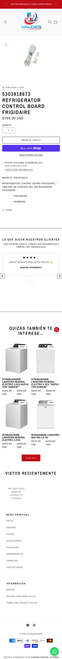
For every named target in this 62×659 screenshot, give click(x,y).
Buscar (10, 589)
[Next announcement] (56, 4)
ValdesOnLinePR (34, 634)
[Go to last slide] (2, 276)
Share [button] (9, 210)
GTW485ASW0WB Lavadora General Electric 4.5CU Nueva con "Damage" (15, 383)
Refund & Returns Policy (21, 596)
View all (31, 458)
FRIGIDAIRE (12, 547)
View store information (19, 170)
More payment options (31, 155)
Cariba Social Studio (45, 657)
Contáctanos (14, 567)
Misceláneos (14, 541)
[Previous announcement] (5, 4)
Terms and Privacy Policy (22, 603)
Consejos (12, 560)
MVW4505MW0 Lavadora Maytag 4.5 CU (45, 436)
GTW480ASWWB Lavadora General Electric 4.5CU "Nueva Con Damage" (45, 383)
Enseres (11, 527)
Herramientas (14, 554)
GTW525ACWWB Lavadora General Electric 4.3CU (13, 437)
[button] (5, 22)
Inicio (9, 521)
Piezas (10, 534)
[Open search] (56, 329)
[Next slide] (59, 276)
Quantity (6, 125)
